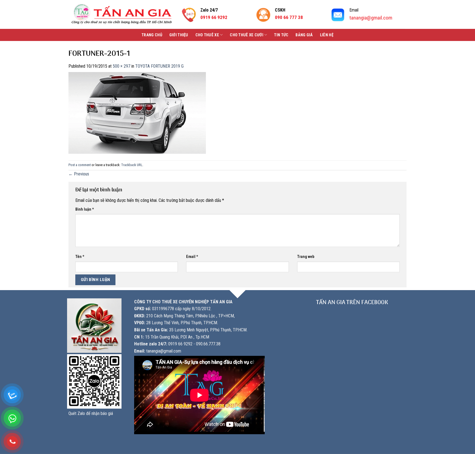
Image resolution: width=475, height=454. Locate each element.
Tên (79, 256)
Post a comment (79, 165)
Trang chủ (152, 35)
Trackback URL (131, 165)
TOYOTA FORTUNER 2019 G (159, 66)
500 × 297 (121, 66)
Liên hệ (326, 35)
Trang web (305, 256)
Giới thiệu (178, 35)
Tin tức (281, 35)
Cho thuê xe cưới (246, 35)
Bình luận (84, 209)
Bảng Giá (304, 35)
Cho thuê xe (207, 35)
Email (192, 256)
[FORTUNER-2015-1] (137, 112)
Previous (78, 174)
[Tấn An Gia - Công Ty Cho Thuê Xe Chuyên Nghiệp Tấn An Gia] (121, 14)
